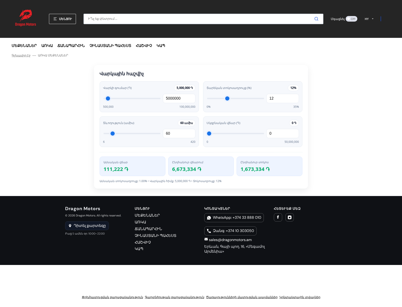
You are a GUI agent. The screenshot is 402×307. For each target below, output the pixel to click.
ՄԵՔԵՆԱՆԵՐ (147, 215)
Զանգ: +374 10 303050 (233, 230)
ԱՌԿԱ (140, 222)
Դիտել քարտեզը (90, 225)
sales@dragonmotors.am (230, 239)
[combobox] (203, 19)
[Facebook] (278, 217)
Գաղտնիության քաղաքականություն (174, 297)
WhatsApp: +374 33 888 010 (237, 217)
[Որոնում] (317, 19)
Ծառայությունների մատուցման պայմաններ (242, 297)
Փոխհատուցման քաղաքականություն (112, 297)
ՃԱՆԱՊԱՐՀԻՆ (148, 228)
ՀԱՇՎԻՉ (143, 242)
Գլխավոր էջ (21, 55)
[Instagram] (289, 217)
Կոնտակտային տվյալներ (299, 297)
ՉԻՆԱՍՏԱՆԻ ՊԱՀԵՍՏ (155, 235)
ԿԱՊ (139, 248)
